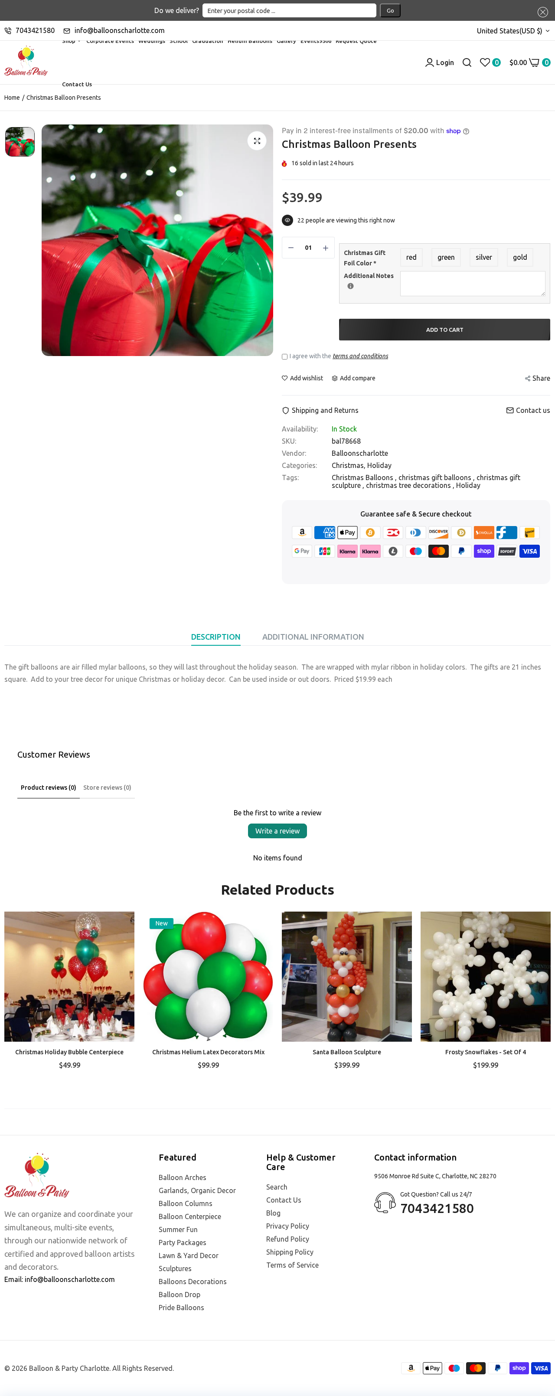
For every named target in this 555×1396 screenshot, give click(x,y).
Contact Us (77, 84)
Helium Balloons (250, 41)
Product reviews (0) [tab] (48, 787)
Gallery (286, 41)
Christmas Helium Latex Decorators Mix (208, 1052)
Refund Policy (287, 1239)
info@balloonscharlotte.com (120, 30)
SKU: (289, 441)
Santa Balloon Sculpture (347, 1052)
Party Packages (182, 1242)
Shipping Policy (289, 1252)
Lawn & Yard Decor (189, 1255)
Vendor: (294, 453)
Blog (273, 1213)
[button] (541, 12)
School (179, 41)
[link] (119, 926)
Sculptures (175, 1268)
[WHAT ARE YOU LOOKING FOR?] (467, 62)
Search (276, 1187)
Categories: (299, 465)
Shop (69, 41)
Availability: (300, 429)
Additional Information (313, 636)
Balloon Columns (185, 1203)
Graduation (207, 41)
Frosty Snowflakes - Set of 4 (485, 1052)
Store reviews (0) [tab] (107, 787)
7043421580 (35, 30)
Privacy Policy (287, 1226)
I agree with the (339, 356)
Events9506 (315, 41)
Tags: (290, 477)
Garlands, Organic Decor (197, 1190)
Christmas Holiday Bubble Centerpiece (69, 1052)
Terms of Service (292, 1265)
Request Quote (356, 41)
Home (12, 97)
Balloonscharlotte (360, 453)
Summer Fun (178, 1229)
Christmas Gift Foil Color (364, 258)
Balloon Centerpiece (190, 1216)
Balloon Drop (179, 1294)
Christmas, (349, 465)
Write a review (277, 831)
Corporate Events (110, 41)
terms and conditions (360, 356)
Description (216, 636)
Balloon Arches (182, 1177)
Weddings (151, 41)
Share (541, 378)
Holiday (379, 465)
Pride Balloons (181, 1307)
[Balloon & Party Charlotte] (26, 62)
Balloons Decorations (193, 1281)
